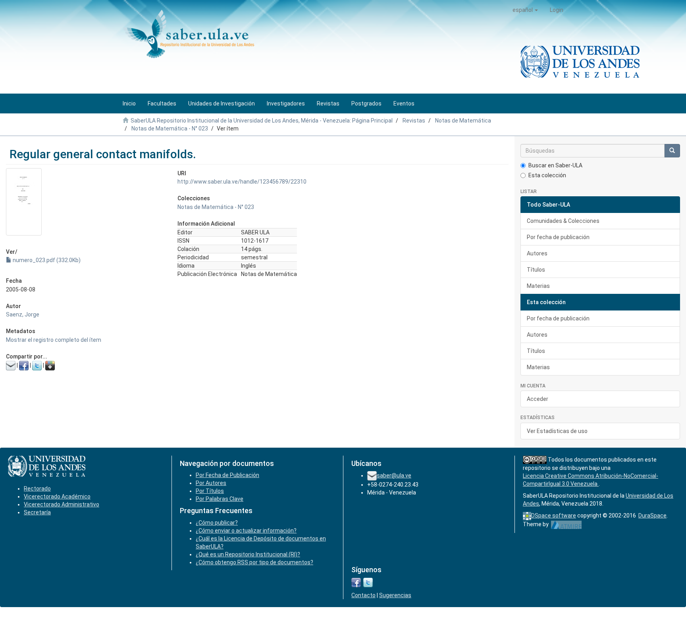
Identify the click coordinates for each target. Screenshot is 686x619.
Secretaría (37, 512)
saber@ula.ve (394, 475)
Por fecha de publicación (558, 237)
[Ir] (672, 150)
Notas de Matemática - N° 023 (169, 128)
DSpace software (553, 515)
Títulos (536, 269)
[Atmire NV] (566, 524)
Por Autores (211, 483)
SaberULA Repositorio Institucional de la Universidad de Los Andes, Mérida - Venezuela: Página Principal (262, 120)
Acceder (537, 399)
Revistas (414, 120)
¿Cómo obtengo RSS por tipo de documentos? (254, 562)
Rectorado (37, 488)
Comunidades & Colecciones (563, 221)
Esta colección (547, 175)
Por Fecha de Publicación (227, 475)
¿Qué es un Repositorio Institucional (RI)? (248, 554)
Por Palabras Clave (219, 499)
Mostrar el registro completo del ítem (53, 340)
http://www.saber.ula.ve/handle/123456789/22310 (241, 181)
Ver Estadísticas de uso (557, 431)
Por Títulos (210, 491)
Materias (538, 286)
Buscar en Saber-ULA (555, 165)
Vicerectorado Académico (57, 496)
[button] (525, 10)
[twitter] (368, 582)
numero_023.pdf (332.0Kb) (46, 260)
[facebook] (356, 582)
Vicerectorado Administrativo (61, 504)
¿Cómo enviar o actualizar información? (246, 530)
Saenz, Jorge (22, 314)
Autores (537, 253)
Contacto (363, 595)
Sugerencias (395, 595)
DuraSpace (652, 515)
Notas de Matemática (463, 120)
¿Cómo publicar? (217, 522)
